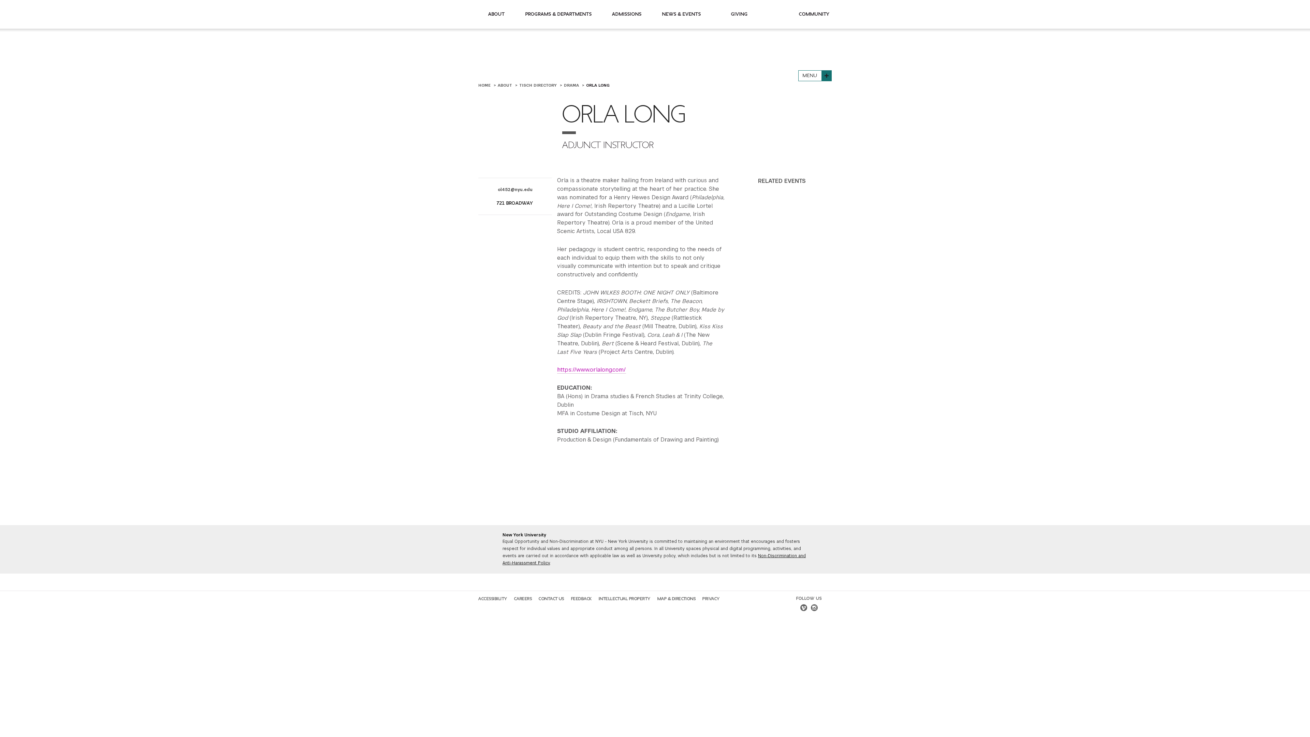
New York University (524, 535)
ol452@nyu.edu (515, 190)
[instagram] (814, 608)
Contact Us (551, 598)
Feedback (581, 598)
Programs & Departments (558, 14)
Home (485, 85)
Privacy (711, 598)
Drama (572, 85)
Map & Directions (676, 598)
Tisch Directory (538, 85)
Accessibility (492, 598)
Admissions (627, 14)
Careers (523, 598)
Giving (739, 14)
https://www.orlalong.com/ (591, 369)
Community (814, 14)
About (496, 14)
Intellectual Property (625, 598)
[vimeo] (803, 608)
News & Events (681, 14)
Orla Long (598, 85)
